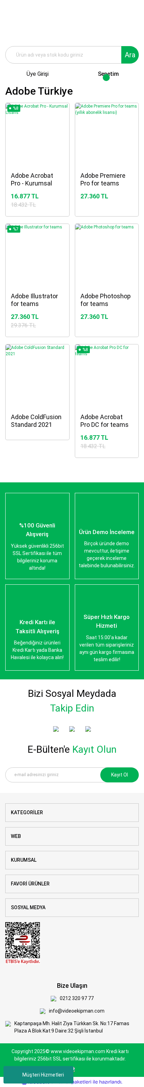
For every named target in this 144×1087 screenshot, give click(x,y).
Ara (130, 55)
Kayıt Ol (119, 775)
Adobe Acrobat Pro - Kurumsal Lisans (32, 180)
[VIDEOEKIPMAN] (56, 729)
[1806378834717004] (22, 942)
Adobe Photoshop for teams (105, 299)
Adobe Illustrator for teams (34, 299)
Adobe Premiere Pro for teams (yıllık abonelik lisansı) (102, 180)
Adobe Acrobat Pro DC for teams (104, 420)
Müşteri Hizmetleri (43, 1075)
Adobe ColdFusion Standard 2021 (36, 420)
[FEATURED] (72, 729)
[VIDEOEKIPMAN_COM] (88, 729)
